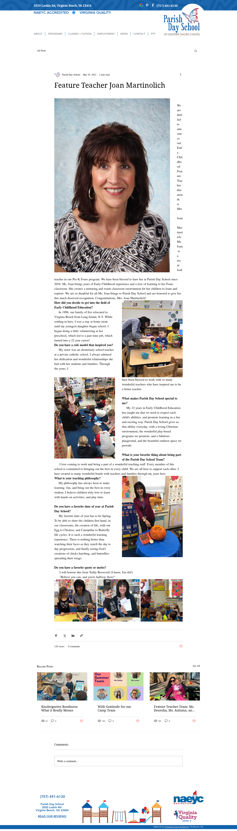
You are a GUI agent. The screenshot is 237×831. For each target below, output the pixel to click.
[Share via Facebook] (56, 635)
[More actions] (181, 74)
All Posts (41, 50)
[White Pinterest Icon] (147, 5)
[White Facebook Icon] (153, 5)
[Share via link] (81, 635)
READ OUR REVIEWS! (52, 816)
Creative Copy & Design (177, 826)
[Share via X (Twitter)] (64, 635)
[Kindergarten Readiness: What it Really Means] (62, 686)
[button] (38, 34)
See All (196, 665)
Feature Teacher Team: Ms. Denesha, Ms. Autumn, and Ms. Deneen (174, 708)
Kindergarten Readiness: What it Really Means (59, 708)
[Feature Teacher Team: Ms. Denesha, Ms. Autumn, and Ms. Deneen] (175, 686)
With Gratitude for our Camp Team (114, 708)
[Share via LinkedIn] (73, 635)
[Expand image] (75, 600)
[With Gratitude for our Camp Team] (119, 686)
